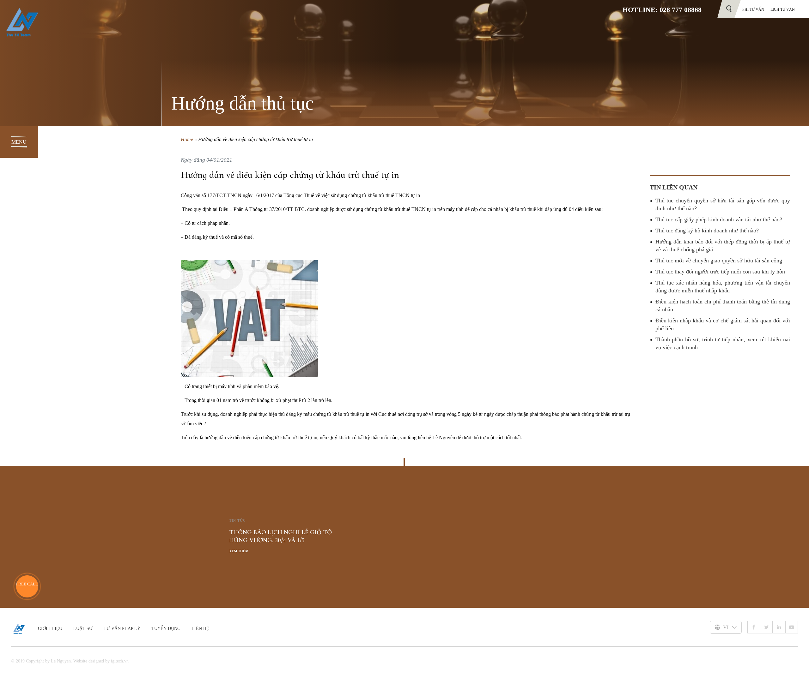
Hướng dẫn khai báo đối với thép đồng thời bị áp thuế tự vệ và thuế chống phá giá (722, 245)
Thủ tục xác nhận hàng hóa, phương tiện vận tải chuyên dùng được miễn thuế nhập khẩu (722, 286)
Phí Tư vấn (753, 9)
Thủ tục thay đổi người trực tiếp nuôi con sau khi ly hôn (720, 271)
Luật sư (83, 628)
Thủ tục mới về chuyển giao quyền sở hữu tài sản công (718, 260)
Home (187, 139)
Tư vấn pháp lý (122, 628)
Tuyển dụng (165, 628)
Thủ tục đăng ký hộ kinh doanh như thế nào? (707, 230)
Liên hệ (200, 628)
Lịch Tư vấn (782, 9)
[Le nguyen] (24, 629)
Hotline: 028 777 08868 (662, 10)
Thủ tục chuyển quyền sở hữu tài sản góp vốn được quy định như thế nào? (722, 204)
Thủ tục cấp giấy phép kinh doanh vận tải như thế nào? (718, 219)
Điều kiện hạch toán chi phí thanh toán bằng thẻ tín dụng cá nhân (722, 305)
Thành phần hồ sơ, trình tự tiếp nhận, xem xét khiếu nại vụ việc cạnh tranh (722, 343)
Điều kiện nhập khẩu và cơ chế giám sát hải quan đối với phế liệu (722, 324)
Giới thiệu (50, 628)
